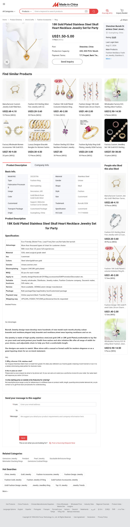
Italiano (67, 509)
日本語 (107, 509)
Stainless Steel (83, 176)
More (108, 58)
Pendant (25, 458)
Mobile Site (61, 506)
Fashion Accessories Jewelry (47, 474)
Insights (70, 506)
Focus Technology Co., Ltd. (48, 517)
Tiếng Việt (61, 512)
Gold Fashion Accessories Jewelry (64, 480)
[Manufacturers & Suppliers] (65, 4)
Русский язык (57, 509)
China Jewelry (10, 474)
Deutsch (75, 509)
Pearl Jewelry (39, 458)
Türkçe (52, 512)
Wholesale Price (76, 504)
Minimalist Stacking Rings (13, 461)
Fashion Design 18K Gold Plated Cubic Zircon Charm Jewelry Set (115, 306)
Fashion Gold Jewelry (13, 480)
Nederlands (84, 509)
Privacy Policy (103, 517)
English (20, 509)
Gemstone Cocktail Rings (37, 461)
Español (28, 509)
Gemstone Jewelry (10, 458)
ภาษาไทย (121, 509)
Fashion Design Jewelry (73, 474)
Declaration (91, 517)
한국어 (100, 509)
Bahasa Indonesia (73, 512)
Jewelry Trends (79, 485)
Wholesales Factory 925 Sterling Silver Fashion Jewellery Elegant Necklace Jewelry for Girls (115, 342)
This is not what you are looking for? (33, 443)
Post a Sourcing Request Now (62, 443)
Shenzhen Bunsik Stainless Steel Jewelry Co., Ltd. (115, 29)
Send (23, 438)
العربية (93, 509)
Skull (80, 186)
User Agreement (79, 517)
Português (37, 509)
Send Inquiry (67, 61)
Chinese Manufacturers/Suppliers (42, 504)
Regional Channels (102, 504)
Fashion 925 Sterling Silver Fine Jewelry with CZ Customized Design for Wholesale (115, 233)
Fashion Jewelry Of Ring (36, 480)
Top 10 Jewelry (61, 485)
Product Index (116, 504)
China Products (23, 504)
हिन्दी (113, 509)
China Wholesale (62, 504)
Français (47, 509)
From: (15, 404)
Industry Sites (89, 504)
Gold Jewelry (26, 474)
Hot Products (10, 504)
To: (17, 410)
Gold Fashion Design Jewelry (16, 485)
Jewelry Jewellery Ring (41, 485)
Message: (14, 416)
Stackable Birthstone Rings (60, 458)
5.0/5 (114, 37)
